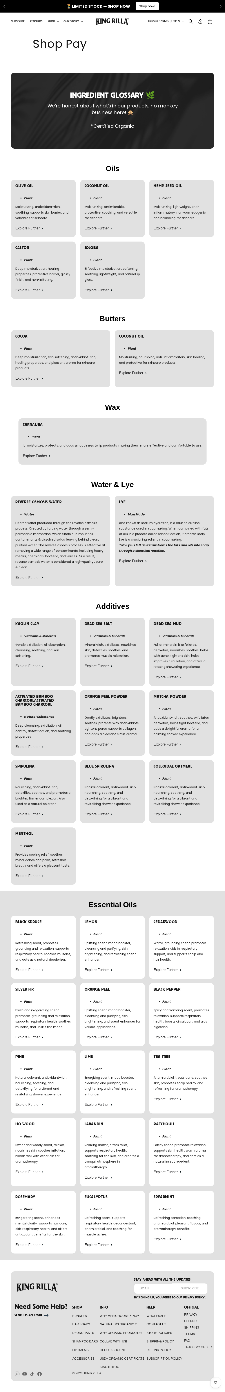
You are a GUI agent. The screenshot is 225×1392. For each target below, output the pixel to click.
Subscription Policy (164, 1358)
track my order (198, 1347)
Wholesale (156, 1316)
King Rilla (92, 1373)
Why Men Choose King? (119, 1316)
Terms (189, 1334)
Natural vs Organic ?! (119, 1324)
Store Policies (159, 1333)
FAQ (187, 1340)
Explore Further (27, 228)
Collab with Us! (113, 1341)
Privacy (190, 1314)
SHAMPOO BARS (85, 1341)
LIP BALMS (80, 1350)
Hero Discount (113, 1350)
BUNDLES (79, 1316)
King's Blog (109, 1367)
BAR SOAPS (81, 1324)
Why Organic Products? (121, 1333)
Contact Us (156, 1324)
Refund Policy (159, 1350)
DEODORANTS (83, 1333)
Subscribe (190, 1288)
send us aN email (29, 1315)
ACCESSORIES (83, 1358)
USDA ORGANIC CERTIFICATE (122, 1358)
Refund (190, 1321)
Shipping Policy (160, 1341)
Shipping (191, 1327)
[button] (53, 21)
